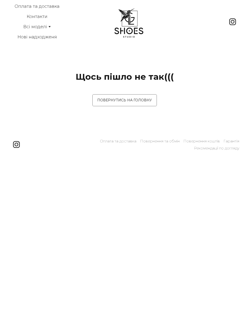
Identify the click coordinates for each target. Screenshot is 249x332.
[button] (232, 21)
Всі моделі (35, 26)
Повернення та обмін (160, 141)
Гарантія (231, 141)
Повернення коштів (201, 141)
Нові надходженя (37, 37)
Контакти (37, 16)
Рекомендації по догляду (216, 148)
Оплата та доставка (37, 6)
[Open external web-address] (128, 21)
